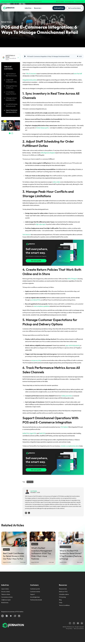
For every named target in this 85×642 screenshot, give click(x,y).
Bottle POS (25, 433)
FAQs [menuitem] (60, 602)
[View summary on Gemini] (11, 616)
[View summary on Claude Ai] (6, 616)
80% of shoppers (72, 278)
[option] (10, 125)
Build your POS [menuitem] (63, 591)
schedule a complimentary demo (70, 446)
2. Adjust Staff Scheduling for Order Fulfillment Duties (11, 81)
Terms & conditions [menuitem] (64, 605)
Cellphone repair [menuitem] (6, 600)
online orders (56, 182)
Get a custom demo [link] (74, 8)
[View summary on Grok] (15, 616)
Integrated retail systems (29, 80)
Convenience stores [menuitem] (7, 597)
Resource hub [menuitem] (63, 589)
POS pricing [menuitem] (62, 597)
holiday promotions (66, 396)
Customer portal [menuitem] (35, 589)
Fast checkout (26, 234)
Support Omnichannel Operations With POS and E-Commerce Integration (11, 111)
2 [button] (12, 133)
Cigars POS (32, 433)
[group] (53, 56)
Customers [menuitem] (34, 585)
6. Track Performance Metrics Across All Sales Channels (11, 105)
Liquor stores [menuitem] (5, 589)
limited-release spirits (42, 128)
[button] (25, 56)
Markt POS (42, 433)
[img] (77, 56)
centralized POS (35, 300)
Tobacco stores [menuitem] (5, 594)
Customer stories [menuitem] (35, 591)
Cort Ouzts (33, 491)
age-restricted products (73, 345)
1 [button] (9, 133)
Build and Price (58, 8)
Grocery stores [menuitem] (5, 591)
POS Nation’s (64, 427)
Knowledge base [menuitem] (35, 597)
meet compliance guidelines (41, 306)
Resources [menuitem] (63, 585)
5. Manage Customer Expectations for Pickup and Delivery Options (11, 99)
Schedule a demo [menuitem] (64, 594)
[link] (8, 8)
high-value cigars (41, 224)
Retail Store (6, 22)
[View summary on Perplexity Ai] (19, 616)
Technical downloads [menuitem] (36, 600)
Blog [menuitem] (60, 600)
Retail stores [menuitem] (4, 602)
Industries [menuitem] (5, 585)
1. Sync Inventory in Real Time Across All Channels (11, 75)
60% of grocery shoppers (48, 153)
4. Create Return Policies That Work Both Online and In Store (11, 93)
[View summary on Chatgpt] (2, 616)
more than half (78, 73)
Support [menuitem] (32, 594)
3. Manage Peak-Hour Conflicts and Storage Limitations (11, 87)
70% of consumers (31, 73)
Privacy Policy (69, 628)
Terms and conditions (79, 628)
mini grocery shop (36, 360)
